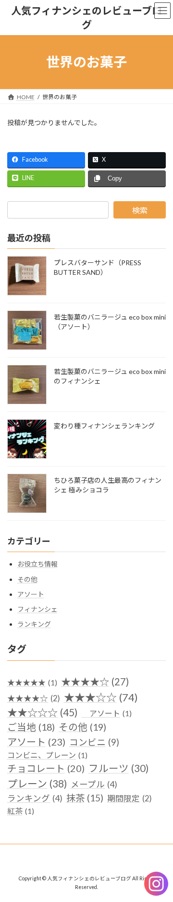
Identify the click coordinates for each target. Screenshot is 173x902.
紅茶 (20, 810)
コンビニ (94, 742)
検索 (140, 210)
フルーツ (118, 768)
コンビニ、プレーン (47, 755)
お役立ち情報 (37, 564)
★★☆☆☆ (42, 712)
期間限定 (129, 799)
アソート (30, 594)
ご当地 (31, 727)
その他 (27, 579)
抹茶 (84, 798)
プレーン (37, 783)
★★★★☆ (95, 682)
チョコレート (46, 768)
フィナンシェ (37, 609)
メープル (94, 784)
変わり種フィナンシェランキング (104, 426)
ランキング (34, 624)
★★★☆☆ (101, 697)
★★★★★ (32, 682)
